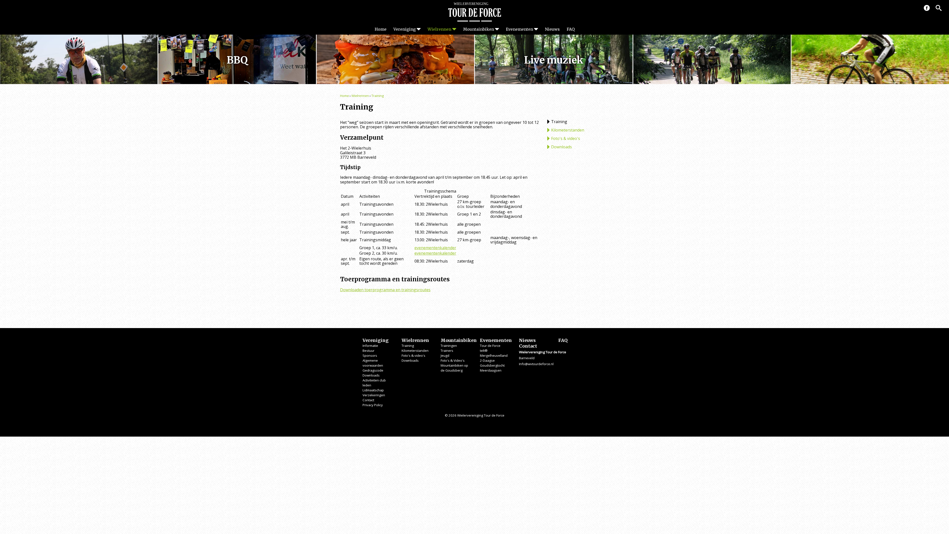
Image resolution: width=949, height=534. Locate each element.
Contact (368, 400)
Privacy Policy (373, 405)
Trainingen (449, 345)
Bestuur (368, 350)
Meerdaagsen (490, 370)
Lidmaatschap (373, 390)
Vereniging (404, 29)
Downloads (561, 147)
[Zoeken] (939, 8)
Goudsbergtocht (492, 365)
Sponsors (370, 355)
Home (381, 29)
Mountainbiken (478, 29)
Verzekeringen (374, 395)
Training (377, 95)
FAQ (571, 29)
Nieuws (552, 29)
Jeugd (445, 355)
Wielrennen (439, 29)
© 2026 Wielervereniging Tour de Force (474, 415)
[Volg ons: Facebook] (927, 8)
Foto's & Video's (453, 360)
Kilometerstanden (567, 130)
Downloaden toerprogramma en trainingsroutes (385, 289)
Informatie (370, 345)
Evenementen (519, 29)
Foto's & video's (565, 138)
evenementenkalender (435, 247)
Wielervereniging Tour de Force (474, 12)
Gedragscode (373, 370)
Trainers (447, 350)
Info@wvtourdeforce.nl (536, 364)
